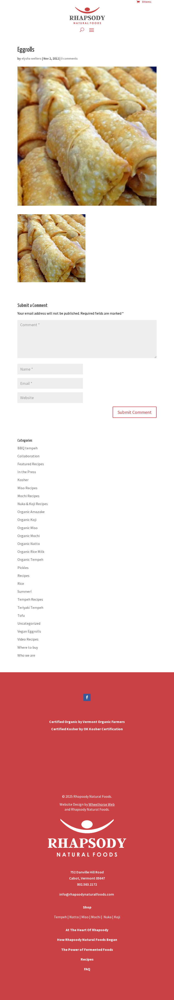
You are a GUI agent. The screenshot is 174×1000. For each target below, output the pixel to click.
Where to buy (27, 647)
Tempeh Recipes (30, 599)
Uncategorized (28, 623)
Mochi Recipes (28, 496)
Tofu (21, 615)
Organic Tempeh (30, 559)
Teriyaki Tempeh (30, 607)
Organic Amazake (31, 511)
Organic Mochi (28, 535)
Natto (74, 917)
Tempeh (60, 917)
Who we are (26, 655)
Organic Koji (26, 519)
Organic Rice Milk (30, 551)
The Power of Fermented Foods (87, 949)
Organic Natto (28, 543)
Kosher (23, 479)
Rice (20, 583)
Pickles (23, 567)
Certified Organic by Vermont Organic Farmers (87, 721)
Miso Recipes (27, 488)
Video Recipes (28, 639)
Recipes (23, 575)
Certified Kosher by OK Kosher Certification (87, 729)
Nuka (107, 917)
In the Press (26, 472)
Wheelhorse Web (102, 804)
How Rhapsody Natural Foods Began (87, 939)
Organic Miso (27, 527)
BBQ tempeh (27, 448)
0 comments (69, 58)
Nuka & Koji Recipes (32, 503)
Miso (85, 917)
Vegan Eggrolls (29, 631)
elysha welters (31, 58)
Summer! (24, 591)
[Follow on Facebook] (87, 697)
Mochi (95, 917)
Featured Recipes (30, 464)
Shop (87, 907)
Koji (117, 917)
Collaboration (28, 456)
